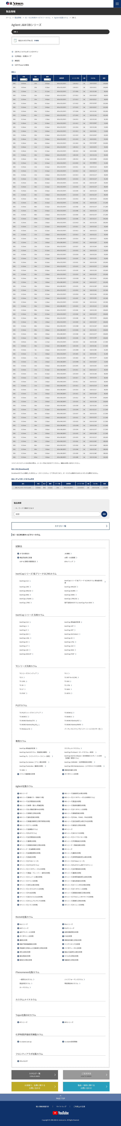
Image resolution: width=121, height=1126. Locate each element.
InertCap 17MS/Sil (71, 599)
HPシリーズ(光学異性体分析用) (30, 837)
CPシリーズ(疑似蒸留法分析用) (75, 881)
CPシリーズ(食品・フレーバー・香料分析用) (35, 873)
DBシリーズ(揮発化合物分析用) (30, 813)
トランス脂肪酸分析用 (27, 774)
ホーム (8, 17)
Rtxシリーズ (69, 924)
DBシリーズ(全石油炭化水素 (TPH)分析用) (79, 821)
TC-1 (66, 673)
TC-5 (21, 677)
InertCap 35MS (70, 595)
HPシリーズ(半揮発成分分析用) (75, 841)
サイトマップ (61, 1106)
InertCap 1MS (24, 587)
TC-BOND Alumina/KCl (72, 720)
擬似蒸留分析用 (25, 956)
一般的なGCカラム (26, 979)
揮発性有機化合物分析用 (73, 940)
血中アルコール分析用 (27, 932)
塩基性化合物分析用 (71, 960)
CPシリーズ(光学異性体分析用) (75, 869)
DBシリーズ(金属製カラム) (29, 829)
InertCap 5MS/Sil (25, 591)
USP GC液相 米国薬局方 (28, 561)
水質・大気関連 (70, 558)
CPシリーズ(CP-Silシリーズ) (29, 861)
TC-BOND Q (68, 713)
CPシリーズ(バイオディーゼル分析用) (32, 869)
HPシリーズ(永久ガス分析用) (74, 833)
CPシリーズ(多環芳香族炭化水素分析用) (78, 877)
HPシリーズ (68, 829)
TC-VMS (22, 770)
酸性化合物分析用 (26, 960)
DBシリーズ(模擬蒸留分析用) (74, 813)
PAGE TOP (60, 1098)
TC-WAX (67, 689)
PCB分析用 (68, 936)
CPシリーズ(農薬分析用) (73, 873)
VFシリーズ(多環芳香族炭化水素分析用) (78, 857)
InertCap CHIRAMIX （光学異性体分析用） (79, 762)
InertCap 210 (69, 646)
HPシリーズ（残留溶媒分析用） (75, 845)
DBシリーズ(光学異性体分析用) (30, 801)
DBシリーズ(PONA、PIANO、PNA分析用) (78, 817)
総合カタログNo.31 (28, 40)
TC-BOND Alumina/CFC (27, 720)
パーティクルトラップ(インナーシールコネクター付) (83, 729)
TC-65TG (67, 693)
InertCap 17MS (25, 603)
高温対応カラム (25, 983)
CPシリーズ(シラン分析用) (29, 905)
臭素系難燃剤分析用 (71, 932)
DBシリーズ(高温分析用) (73, 801)
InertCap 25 (69, 638)
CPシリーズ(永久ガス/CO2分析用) (31, 897)
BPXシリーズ (69, 1022)
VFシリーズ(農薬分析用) (73, 853)
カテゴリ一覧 (60, 526)
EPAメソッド (69, 561)
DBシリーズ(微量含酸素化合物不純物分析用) (35, 821)
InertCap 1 (23, 626)
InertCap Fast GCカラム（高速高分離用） (34, 752)
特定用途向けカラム (71, 983)
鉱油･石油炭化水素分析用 (73, 952)
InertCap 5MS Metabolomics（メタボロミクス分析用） (84, 766)
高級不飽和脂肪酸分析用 (28, 944)
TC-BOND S (68, 717)
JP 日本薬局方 (24, 554)
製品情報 (18, 17)
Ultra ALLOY (24, 1061)
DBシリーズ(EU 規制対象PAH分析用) (32, 809)
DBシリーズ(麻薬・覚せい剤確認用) (32, 805)
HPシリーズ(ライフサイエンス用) (76, 837)
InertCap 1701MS (25, 599)
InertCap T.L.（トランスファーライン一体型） (35, 756)
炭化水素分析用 (25, 952)
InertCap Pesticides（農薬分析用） (32, 766)
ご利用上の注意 (79, 1106)
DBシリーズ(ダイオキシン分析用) (76, 809)
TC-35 (22, 685)
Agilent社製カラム (61, 17)
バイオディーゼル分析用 (73, 948)
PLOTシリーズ (69, 928)
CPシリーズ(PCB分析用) (28, 893)
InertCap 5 (23, 630)
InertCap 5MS (24, 595)
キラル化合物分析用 (71, 956)
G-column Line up (26, 1042)
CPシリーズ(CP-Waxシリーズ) (74, 861)
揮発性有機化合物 (71, 770)
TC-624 (67, 681)
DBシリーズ (24, 793)
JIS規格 (67, 554)
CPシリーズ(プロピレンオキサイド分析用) (79, 897)
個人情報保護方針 (42, 1106)
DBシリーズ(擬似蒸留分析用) (29, 817)
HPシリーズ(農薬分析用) (28, 841)
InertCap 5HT (69, 630)
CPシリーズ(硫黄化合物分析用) (75, 901)
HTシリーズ (23, 1022)
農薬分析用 (23, 940)
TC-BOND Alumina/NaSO (29, 724)
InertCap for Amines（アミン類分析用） (33, 762)
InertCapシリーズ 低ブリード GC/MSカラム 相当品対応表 (83, 581)
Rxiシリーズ (24, 924)
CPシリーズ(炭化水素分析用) (29, 885)
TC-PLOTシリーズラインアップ (30, 713)
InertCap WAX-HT (25, 654)
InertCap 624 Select (71, 634)
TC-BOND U (23, 717)
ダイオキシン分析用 (71, 774)
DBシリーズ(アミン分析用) (29, 825)
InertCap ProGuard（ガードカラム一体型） (80, 752)
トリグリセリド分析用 (72, 944)
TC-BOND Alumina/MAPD (73, 724)
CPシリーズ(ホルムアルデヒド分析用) (32, 901)
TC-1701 (67, 685)
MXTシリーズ (24, 928)
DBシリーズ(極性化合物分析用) (75, 825)
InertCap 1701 (69, 642)
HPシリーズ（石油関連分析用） (30, 849)
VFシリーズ (68, 849)
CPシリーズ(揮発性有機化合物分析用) (77, 893)
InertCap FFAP (69, 654)
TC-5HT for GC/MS (71, 677)
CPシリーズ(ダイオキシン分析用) (76, 889)
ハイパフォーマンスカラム (74, 979)
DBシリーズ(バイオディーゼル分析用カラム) (80, 797)
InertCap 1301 (24, 638)
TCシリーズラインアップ (28, 673)
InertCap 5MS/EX (70, 587)
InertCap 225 (24, 650)
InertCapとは (24, 581)
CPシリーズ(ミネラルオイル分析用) (32, 889)
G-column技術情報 (71, 1042)
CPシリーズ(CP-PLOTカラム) (29, 865)
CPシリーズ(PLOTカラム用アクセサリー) (78, 865)
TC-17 (22, 689)
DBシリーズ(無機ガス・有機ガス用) (32, 797)
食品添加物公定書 (26, 558)
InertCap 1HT (69, 626)
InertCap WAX (69, 650)
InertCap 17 (24, 646)
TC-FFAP (22, 693)
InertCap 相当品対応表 (72, 622)
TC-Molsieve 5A (25, 729)
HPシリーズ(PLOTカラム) (28, 833)
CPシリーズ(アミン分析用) (29, 881)
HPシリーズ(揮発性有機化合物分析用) (32, 845)
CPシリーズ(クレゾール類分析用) (31, 877)
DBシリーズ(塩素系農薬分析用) (75, 805)
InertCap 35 (24, 642)
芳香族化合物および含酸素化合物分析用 (33, 948)
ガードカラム (24, 987)
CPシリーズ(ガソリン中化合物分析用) (77, 885)
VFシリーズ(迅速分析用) (28, 857)
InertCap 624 (24, 634)
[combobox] (60, 514)
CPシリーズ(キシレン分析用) (74, 905)
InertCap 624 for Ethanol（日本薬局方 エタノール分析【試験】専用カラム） (83, 757)
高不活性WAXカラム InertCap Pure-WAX (78, 603)
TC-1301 (22, 681)
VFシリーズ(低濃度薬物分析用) (30, 853)
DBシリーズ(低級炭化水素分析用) (76, 793)
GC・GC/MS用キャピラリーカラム (37, 17)
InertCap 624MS (70, 591)
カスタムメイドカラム (72, 748)
